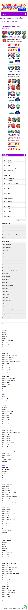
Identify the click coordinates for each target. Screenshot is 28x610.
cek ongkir (4, 330)
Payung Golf (7, 175)
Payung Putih (7, 208)
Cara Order (5, 326)
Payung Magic (5, 288)
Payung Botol (7, 193)
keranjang (4, 336)
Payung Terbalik (8, 188)
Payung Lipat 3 (7, 160)
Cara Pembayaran (6, 328)
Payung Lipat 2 (7, 165)
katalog (4, 334)
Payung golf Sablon (6, 229)
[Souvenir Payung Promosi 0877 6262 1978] (14, 10)
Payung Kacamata (6, 276)
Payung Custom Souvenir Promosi (9, 256)
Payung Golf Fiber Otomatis (8, 226)
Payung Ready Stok (8, 157)
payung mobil (7, 185)
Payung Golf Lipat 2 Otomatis (11, 183)
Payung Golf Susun (7, 359)
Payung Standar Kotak (9, 173)
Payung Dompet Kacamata (10, 191)
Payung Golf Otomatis (9, 178)
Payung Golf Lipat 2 (6, 264)
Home (1, 21)
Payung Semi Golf (8, 214)
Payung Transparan (8, 196)
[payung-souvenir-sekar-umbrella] (14, 41)
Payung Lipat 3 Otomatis (10, 162)
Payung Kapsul (6, 365)
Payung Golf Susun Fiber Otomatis (9, 270)
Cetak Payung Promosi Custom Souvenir (11, 234)
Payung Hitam (7, 211)
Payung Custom (6, 349)
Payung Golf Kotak (8, 180)
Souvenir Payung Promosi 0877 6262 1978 (18, 608)
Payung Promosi (5, 294)
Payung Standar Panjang (10, 168)
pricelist (4, 386)
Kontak (4, 338)
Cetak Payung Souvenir (7, 237)
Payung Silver (7, 206)
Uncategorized (7, 216)
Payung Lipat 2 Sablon (7, 231)
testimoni (4, 390)
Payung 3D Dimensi (8, 198)
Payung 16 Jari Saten (6, 244)
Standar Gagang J (8, 170)
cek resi (4, 332)
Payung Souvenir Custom (8, 378)
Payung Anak (7, 203)
